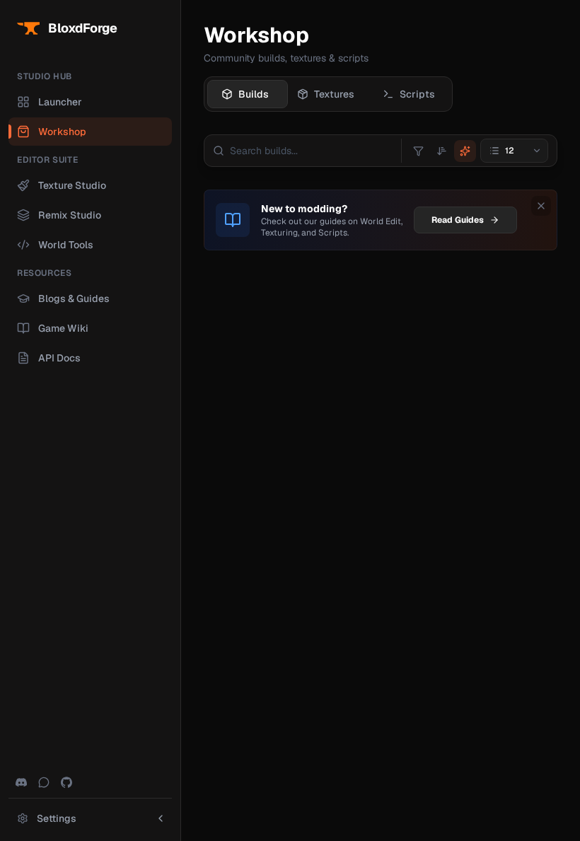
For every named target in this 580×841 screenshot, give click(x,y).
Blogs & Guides (74, 298)
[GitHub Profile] (66, 782)
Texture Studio (72, 185)
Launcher (60, 101)
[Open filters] (418, 151)
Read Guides (457, 220)
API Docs (59, 358)
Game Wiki (63, 328)
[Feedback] (44, 782)
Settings (56, 818)
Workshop (62, 131)
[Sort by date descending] (442, 151)
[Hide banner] (541, 206)
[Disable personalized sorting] (465, 151)
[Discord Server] (21, 782)
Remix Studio (69, 215)
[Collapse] (160, 818)
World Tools (65, 244)
